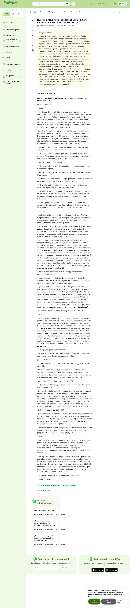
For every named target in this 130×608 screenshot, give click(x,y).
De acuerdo (94, 601)
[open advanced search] (67, 3)
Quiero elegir (119, 601)
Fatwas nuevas (11, 35)
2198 (72, 475)
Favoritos (9, 70)
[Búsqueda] (73, 4)
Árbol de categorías (13, 30)
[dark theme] (19, 14)
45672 (78, 475)
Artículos (9, 52)
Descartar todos (108, 601)
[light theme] (13, 14)
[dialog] (107, 597)
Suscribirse (65, 568)
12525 (55, 433)
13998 (61, 433)
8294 (75, 311)
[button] (33, 21)
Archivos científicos (13, 46)
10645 (81, 311)
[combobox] (50, 4)
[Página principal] (35, 11)
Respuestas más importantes (14, 41)
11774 (50, 433)
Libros (8, 57)
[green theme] (6, 14)
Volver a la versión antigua (12, 82)
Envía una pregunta (13, 64)
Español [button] (124, 4)
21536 (72, 433)
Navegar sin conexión (14, 77)
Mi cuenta (9, 23)
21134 (66, 433)
